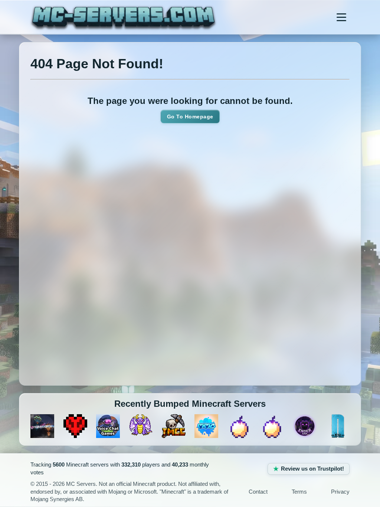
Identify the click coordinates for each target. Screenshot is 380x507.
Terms (299, 492)
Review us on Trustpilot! (312, 469)
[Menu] (341, 17)
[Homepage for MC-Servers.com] (123, 17)
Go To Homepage (190, 117)
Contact (258, 492)
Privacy (340, 492)
